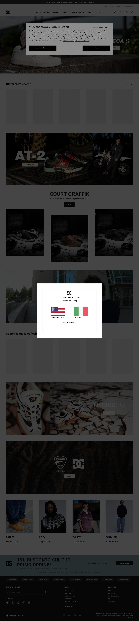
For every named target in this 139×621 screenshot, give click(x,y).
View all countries (69, 322)
